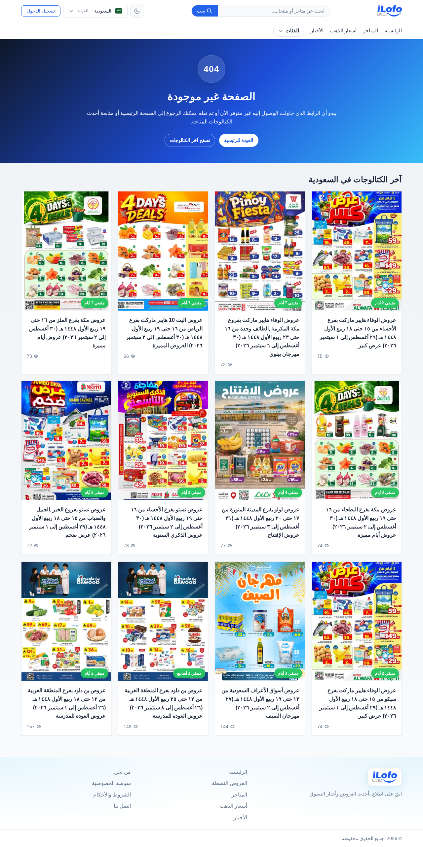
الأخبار (317, 30)
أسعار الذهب (343, 30)
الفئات (292, 30)
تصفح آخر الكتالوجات (190, 140)
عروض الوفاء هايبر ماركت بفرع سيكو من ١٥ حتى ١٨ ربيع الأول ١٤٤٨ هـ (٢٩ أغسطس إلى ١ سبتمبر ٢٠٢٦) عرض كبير (358, 703)
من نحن (122, 772)
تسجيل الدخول (41, 11)
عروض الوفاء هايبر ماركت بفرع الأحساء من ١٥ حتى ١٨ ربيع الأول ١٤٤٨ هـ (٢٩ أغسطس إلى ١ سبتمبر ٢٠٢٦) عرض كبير (358, 333)
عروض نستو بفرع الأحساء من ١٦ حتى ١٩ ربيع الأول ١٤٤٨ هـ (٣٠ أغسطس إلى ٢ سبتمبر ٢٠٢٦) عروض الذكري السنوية (167, 522)
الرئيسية (393, 30)
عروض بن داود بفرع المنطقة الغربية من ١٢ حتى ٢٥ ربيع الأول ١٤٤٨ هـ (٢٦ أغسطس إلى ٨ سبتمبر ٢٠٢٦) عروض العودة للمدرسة (164, 703)
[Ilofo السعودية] (384, 777)
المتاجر (370, 30)
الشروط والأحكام (112, 794)
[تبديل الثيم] (137, 11)
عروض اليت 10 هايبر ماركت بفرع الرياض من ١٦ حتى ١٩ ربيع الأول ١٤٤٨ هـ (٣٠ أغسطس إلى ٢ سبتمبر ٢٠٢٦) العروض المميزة (164, 333)
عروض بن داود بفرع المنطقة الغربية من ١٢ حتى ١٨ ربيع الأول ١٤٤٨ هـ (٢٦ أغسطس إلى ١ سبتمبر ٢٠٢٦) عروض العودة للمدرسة (67, 703)
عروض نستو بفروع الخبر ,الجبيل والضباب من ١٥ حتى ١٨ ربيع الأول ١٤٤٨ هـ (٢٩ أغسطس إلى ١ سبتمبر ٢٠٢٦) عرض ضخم (67, 522)
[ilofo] (389, 11)
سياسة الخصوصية (111, 783)
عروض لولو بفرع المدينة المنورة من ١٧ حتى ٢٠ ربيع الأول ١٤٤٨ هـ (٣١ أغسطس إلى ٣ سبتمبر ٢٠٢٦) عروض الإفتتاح (260, 522)
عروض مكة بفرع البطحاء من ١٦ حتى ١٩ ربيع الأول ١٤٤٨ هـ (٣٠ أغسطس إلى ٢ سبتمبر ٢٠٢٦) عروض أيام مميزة (361, 522)
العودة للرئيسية (238, 140)
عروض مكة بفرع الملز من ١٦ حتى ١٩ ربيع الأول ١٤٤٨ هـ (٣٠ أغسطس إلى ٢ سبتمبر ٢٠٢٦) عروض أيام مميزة (67, 333)
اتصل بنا (122, 806)
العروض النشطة (229, 783)
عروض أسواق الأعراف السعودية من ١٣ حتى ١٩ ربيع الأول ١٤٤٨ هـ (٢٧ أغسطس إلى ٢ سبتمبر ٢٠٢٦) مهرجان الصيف (260, 703)
